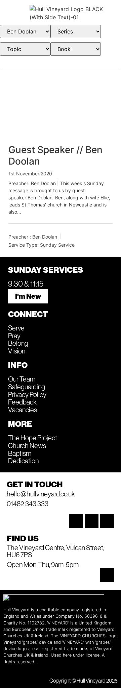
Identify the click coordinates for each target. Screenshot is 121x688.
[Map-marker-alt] (107, 575)
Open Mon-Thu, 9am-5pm (43, 564)
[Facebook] (92, 521)
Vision (16, 350)
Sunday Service (57, 245)
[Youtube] (107, 521)
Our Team (21, 378)
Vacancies (22, 409)
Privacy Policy (27, 394)
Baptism (19, 453)
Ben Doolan (44, 236)
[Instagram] (76, 521)
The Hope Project (32, 437)
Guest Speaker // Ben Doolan (55, 155)
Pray (14, 335)
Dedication (23, 460)
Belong (18, 343)
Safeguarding (26, 386)
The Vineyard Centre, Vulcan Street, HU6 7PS (55, 551)
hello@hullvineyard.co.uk (41, 493)
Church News (27, 445)
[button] (15, 13)
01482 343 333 (27, 503)
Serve (16, 327)
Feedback (22, 401)
